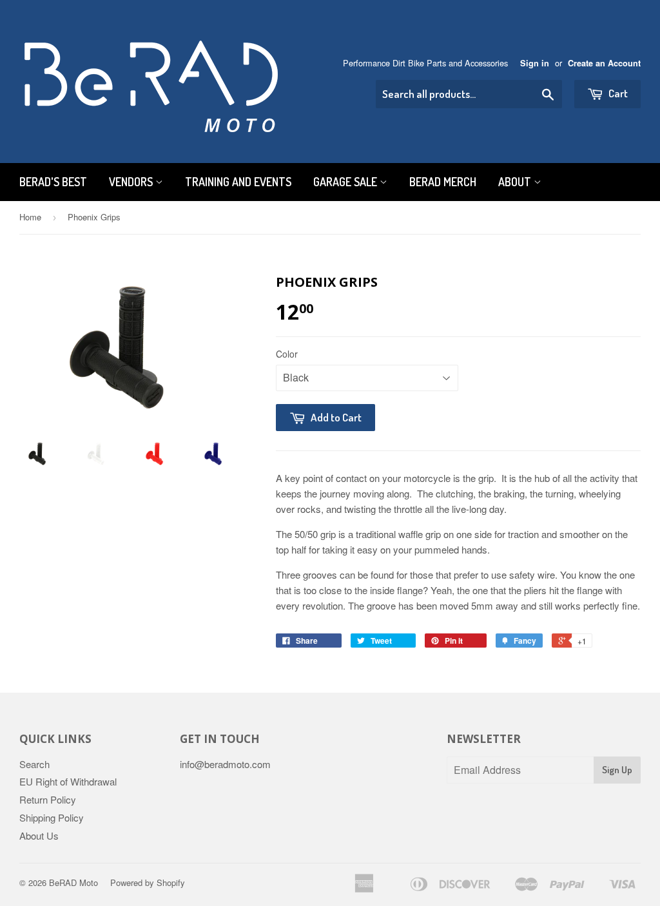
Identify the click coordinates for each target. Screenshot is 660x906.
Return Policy (47, 799)
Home (30, 217)
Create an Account (604, 63)
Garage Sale (346, 182)
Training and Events (238, 182)
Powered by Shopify (147, 882)
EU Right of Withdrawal (68, 781)
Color (287, 353)
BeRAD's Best (53, 182)
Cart (617, 93)
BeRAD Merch (442, 182)
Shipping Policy (51, 817)
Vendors (132, 182)
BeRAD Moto (73, 882)
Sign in (534, 63)
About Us (39, 835)
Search (34, 764)
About (516, 182)
